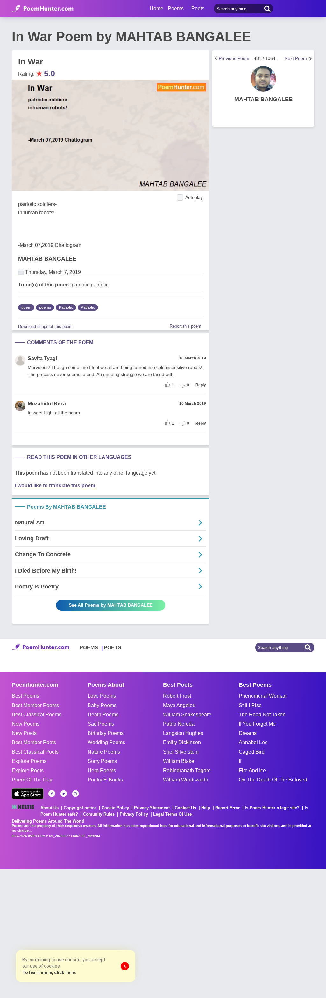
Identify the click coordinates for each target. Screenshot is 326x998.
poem (26, 307)
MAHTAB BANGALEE (47, 258)
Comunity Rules (99, 814)
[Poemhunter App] (28, 793)
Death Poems (103, 714)
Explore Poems (29, 761)
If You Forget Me (257, 724)
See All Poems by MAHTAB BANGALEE (110, 605)
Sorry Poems (102, 761)
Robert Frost (177, 696)
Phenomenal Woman (263, 696)
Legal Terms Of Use (172, 814)
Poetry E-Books (105, 779)
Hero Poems (102, 770)
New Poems (25, 724)
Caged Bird (252, 752)
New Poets (24, 733)
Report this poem (185, 326)
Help (205, 807)
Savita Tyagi (42, 358)
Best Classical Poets (35, 752)
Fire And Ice (252, 770)
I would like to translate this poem (55, 485)
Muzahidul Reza (47, 403)
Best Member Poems (35, 705)
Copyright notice (80, 807)
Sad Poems (101, 724)
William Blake (178, 761)
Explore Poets (28, 770)
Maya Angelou (179, 705)
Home (156, 8)
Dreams (248, 733)
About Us (49, 807)
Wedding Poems (106, 742)
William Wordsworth (185, 779)
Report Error (227, 807)
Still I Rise (250, 705)
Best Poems (25, 696)
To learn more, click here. (49, 972)
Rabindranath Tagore (187, 770)
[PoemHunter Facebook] (51, 793)
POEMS (89, 647)
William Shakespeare (187, 714)
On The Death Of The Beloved (273, 779)
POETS (112, 647)
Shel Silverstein (181, 752)
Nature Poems (104, 752)
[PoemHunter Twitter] (63, 793)
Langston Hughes (183, 733)
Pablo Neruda (179, 724)
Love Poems (102, 696)
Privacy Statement (152, 807)
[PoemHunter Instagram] (75, 793)
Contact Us (185, 807)
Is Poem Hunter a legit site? (272, 807)
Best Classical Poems (36, 714)
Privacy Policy (134, 814)
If (240, 761)
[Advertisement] (95, 933)
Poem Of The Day (32, 779)
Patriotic (66, 307)
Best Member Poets (34, 742)
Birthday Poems (106, 733)
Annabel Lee (253, 742)
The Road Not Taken (262, 714)
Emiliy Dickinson (182, 742)
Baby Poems (102, 705)
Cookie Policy (115, 807)
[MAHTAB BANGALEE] (263, 79)
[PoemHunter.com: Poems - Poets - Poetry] (43, 8)
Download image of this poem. (46, 326)
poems (45, 307)
